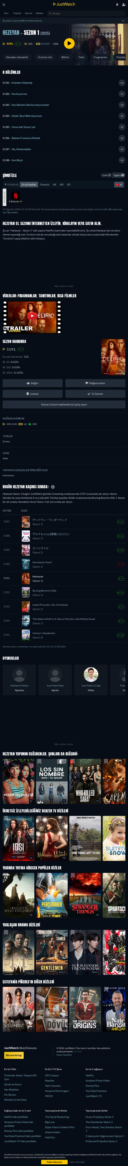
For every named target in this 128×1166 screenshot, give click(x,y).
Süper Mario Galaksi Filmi (59, 1127)
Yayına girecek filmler (56, 1110)
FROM (49, 1096)
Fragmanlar (100, 57)
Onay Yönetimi (64, 1054)
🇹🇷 (118, 184)
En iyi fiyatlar (29, 184)
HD (62, 184)
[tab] (64, 82)
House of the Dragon (57, 1090)
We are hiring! (14, 1055)
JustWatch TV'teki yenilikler (20, 1141)
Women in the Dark (15, 1099)
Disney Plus (92, 1085)
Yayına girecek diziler (97, 1110)
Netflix (90, 1075)
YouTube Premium (96, 1090)
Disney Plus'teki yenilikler (19, 1130)
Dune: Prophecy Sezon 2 (100, 1116)
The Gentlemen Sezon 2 (99, 1122)
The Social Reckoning (57, 1116)
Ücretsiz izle (45, 57)
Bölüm (65, 57)
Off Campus (52, 1075)
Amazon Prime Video (98, 1080)
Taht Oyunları (53, 1085)
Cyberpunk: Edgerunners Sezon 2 (105, 1136)
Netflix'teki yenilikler (16, 1116)
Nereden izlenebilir (17, 57)
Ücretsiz (44, 184)
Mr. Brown (10, 1094)
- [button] (17, 82)
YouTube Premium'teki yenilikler (22, 1136)
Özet (81, 57)
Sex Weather (11, 1089)
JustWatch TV (94, 1096)
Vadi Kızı (50, 1137)
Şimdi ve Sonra (12, 1084)
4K (54, 184)
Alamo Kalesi (52, 1132)
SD (68, 184)
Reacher (49, 1080)
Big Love (50, 1122)
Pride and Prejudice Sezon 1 (101, 1141)
